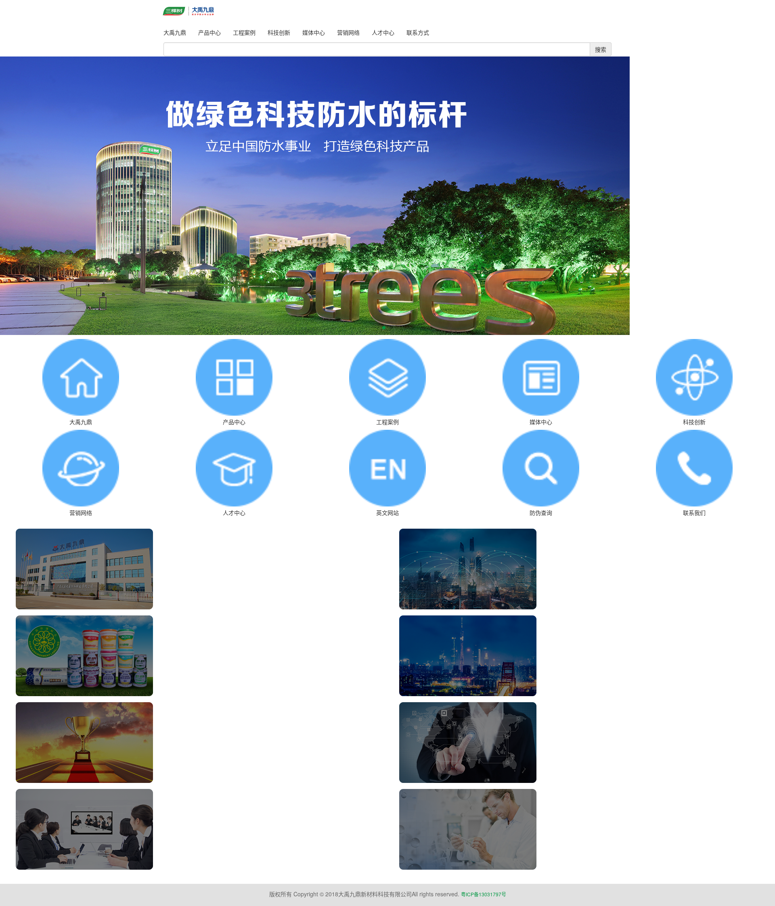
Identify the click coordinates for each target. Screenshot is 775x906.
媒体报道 (579, 738)
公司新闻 (579, 564)
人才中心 (383, 32)
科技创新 (279, 32)
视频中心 (196, 824)
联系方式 (417, 32)
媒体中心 (313, 32)
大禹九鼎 (174, 32)
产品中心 (209, 32)
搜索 (600, 49)
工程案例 (244, 32)
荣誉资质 (196, 738)
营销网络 (348, 32)
